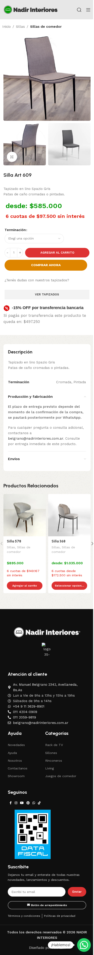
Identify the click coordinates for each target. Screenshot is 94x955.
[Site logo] (30, 9)
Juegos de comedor (60, 776)
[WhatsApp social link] (34, 803)
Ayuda (12, 753)
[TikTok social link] (39, 803)
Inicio (6, 27)
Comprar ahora (46, 265)
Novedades (16, 745)
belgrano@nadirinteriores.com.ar (35, 438)
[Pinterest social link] (28, 803)
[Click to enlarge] (12, 157)
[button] (84, 945)
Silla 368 (58, 541)
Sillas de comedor (46, 27)
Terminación (15, 230)
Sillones (51, 753)
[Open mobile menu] (88, 9)
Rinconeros (53, 760)
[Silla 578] (24, 515)
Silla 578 (14, 541)
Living (49, 768)
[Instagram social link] (16, 803)
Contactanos (17, 768)
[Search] (79, 9)
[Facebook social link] (10, 803)
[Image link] (47, 632)
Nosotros (15, 760)
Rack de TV (54, 745)
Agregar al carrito (57, 252)
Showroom (16, 776)
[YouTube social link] (22, 803)
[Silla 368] (69, 515)
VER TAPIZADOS (47, 294)
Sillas (20, 27)
